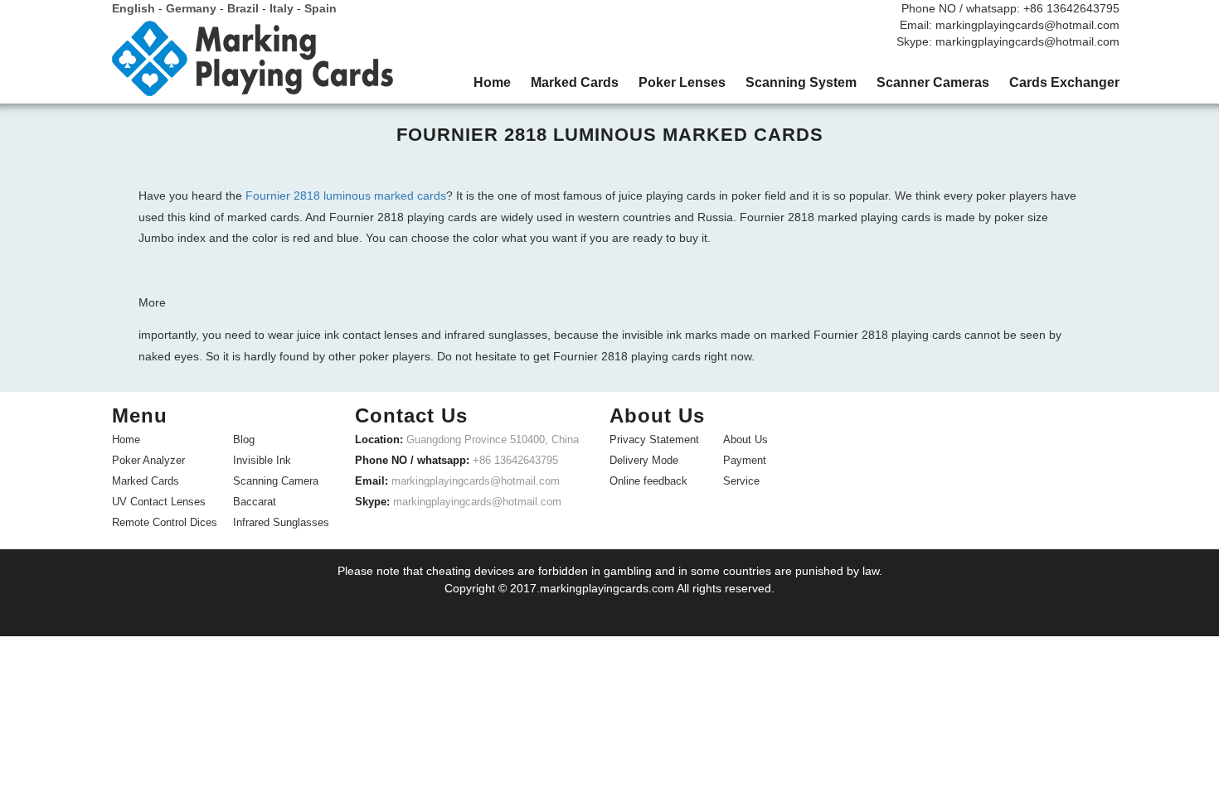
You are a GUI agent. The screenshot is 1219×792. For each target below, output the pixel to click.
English (133, 8)
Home (126, 439)
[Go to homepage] (253, 64)
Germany (191, 8)
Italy (282, 8)
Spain (320, 8)
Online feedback (648, 481)
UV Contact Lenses (159, 501)
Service (741, 481)
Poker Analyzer (148, 460)
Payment (744, 460)
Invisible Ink (262, 460)
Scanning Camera (275, 481)
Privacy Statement (654, 439)
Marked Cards (145, 481)
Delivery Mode (644, 460)
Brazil (243, 8)
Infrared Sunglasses (281, 522)
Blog (244, 439)
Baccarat (254, 501)
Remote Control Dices (164, 522)
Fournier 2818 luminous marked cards (345, 195)
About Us (745, 439)
